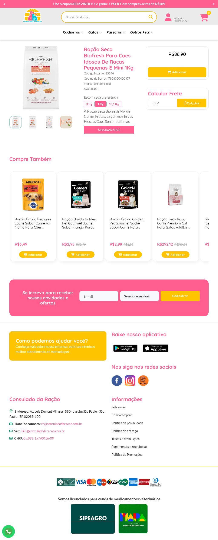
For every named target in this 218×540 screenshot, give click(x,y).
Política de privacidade (127, 423)
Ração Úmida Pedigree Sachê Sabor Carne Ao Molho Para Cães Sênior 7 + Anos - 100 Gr (33, 223)
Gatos (93, 32)
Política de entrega (125, 431)
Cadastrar (180, 296)
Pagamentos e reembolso (129, 446)
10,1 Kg (114, 104)
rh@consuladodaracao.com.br (61, 424)
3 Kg (89, 104)
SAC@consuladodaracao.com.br (43, 431)
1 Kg (100, 104)
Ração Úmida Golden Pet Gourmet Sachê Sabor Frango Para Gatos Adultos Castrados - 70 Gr (79, 223)
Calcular (193, 103)
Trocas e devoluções (126, 439)
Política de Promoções (127, 454)
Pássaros (115, 32)
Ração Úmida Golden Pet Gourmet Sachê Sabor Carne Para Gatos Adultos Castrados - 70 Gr (126, 223)
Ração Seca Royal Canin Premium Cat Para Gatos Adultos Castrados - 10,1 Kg (172, 223)
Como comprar (122, 415)
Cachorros (72, 32)
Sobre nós (118, 407)
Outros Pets (140, 32)
